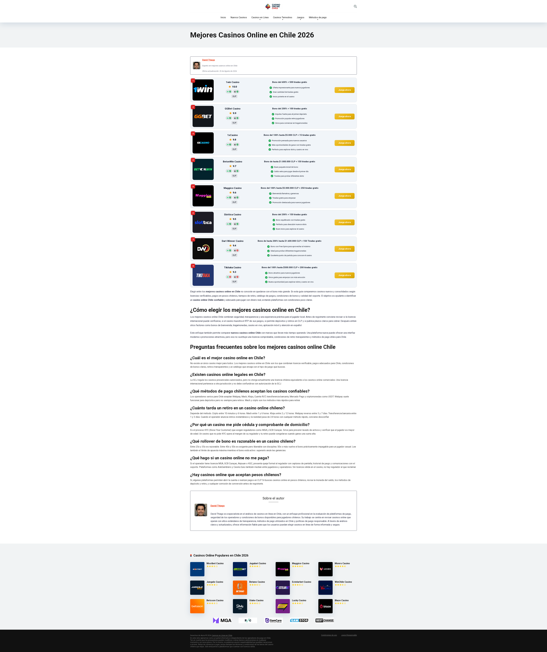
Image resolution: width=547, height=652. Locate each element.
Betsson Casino (215, 600)
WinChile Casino (343, 582)
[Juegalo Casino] (197, 594)
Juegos (300, 17)
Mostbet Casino (215, 563)
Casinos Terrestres (282, 17)
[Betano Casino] (240, 594)
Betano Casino (257, 582)
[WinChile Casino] (325, 594)
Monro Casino (342, 563)
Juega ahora (344, 90)
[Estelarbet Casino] (283, 594)
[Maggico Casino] (283, 575)
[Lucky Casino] (283, 612)
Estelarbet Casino (301, 582)
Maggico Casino (300, 563)
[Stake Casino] (240, 612)
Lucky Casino (299, 600)
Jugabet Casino (257, 563)
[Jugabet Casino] (240, 575)
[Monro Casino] (325, 575)
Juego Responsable (349, 635)
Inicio (223, 17)
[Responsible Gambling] (248, 620)
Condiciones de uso (329, 635)
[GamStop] (299, 620)
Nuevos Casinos (238, 17)
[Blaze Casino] (325, 612)
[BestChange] (325, 620)
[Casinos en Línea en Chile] (273, 6)
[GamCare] (273, 620)
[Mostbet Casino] (197, 575)
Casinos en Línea (260, 17)
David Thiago (208, 60)
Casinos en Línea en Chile (222, 635)
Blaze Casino (342, 600)
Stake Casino (256, 600)
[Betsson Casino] (197, 612)
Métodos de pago (318, 17)
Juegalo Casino (215, 582)
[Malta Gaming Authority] (222, 620)
